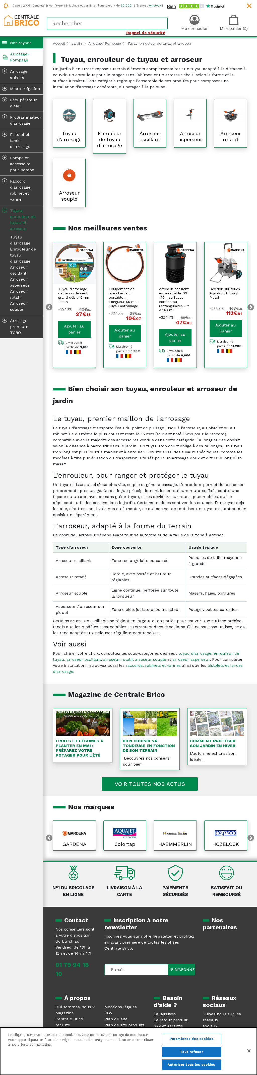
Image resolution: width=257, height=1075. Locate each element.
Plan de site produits (124, 1025)
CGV (108, 1013)
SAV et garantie (168, 1026)
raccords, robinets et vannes (153, 665)
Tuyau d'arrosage (20, 240)
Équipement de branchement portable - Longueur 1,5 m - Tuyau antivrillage (123, 297)
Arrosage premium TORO (16, 326)
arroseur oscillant (84, 659)
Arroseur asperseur (20, 282)
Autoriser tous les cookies (191, 1064)
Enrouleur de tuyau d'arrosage (23, 255)
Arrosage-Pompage (19, 57)
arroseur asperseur (191, 659)
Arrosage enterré (15, 74)
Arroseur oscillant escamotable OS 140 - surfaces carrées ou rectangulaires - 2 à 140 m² (174, 299)
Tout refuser (191, 1052)
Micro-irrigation (21, 88)
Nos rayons (20, 42)
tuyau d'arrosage (194, 653)
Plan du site (115, 1019)
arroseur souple (150, 659)
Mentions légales (120, 1007)
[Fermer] (248, 1050)
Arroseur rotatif (18, 294)
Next (250, 307)
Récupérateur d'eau (20, 102)
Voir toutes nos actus (150, 784)
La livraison (165, 1014)
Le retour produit (170, 1020)
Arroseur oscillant (18, 270)
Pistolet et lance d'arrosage (17, 140)
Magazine (64, 1013)
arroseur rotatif (118, 659)
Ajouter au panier (74, 329)
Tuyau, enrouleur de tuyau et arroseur (19, 219)
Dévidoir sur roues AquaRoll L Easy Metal (225, 293)
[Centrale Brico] (21, 20)
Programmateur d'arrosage (22, 120)
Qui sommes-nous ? (75, 1007)
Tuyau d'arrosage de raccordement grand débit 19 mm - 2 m (74, 295)
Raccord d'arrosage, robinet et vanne (17, 190)
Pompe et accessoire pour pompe (18, 163)
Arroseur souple (18, 306)
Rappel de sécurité (145, 32)
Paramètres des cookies (191, 1039)
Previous (49, 307)
